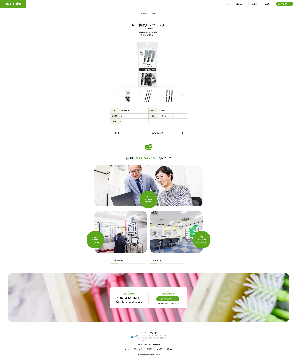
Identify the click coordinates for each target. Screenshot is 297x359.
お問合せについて (158, 260)
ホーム (127, 349)
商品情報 (153, 13)
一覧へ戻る (117, 133)
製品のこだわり (138, 349)
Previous (115, 96)
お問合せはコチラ (158, 133)
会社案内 (159, 349)
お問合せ (169, 349)
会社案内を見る (118, 260)
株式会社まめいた (145, 13)
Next (182, 96)
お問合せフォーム (286, 4)
